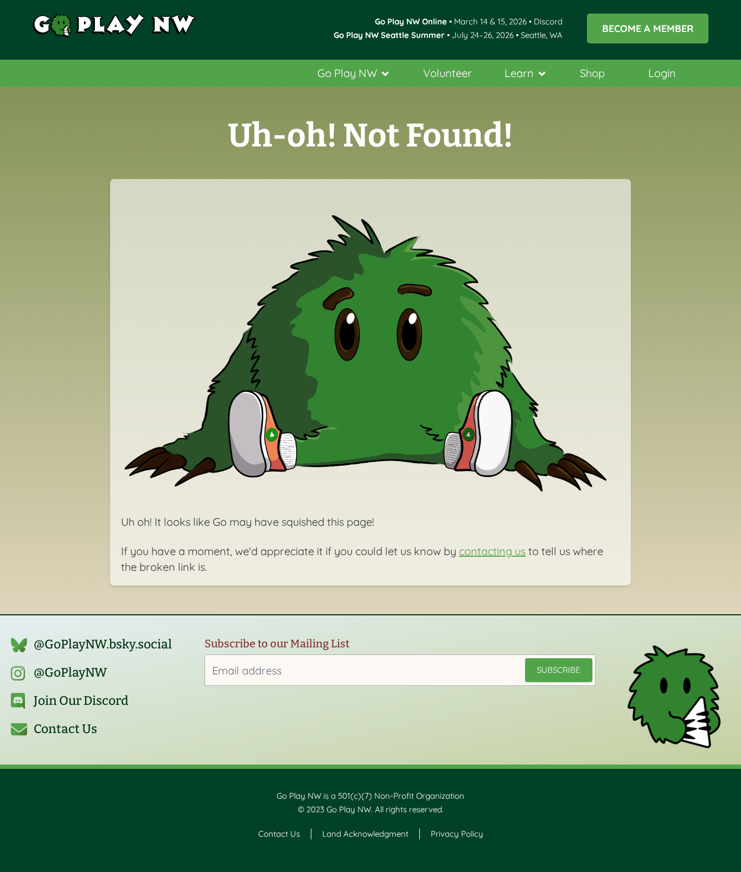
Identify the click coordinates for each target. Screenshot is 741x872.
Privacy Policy (457, 834)
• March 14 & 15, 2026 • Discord (469, 21)
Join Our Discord (81, 700)
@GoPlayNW (70, 672)
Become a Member (647, 28)
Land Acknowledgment (365, 834)
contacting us (492, 551)
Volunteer (447, 73)
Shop (592, 73)
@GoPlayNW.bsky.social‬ (103, 644)
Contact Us (65, 729)
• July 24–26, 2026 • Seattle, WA (448, 35)
